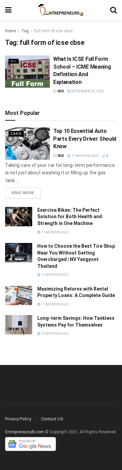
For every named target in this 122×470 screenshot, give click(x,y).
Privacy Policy (18, 418)
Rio (61, 91)
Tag (25, 31)
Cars (16, 134)
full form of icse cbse (53, 31)
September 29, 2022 (87, 91)
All (14, 61)
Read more (23, 193)
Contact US (52, 418)
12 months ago (54, 333)
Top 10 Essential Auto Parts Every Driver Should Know (84, 139)
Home (10, 31)
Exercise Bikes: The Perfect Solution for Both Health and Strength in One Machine (69, 216)
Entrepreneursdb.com (24, 432)
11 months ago (84, 156)
